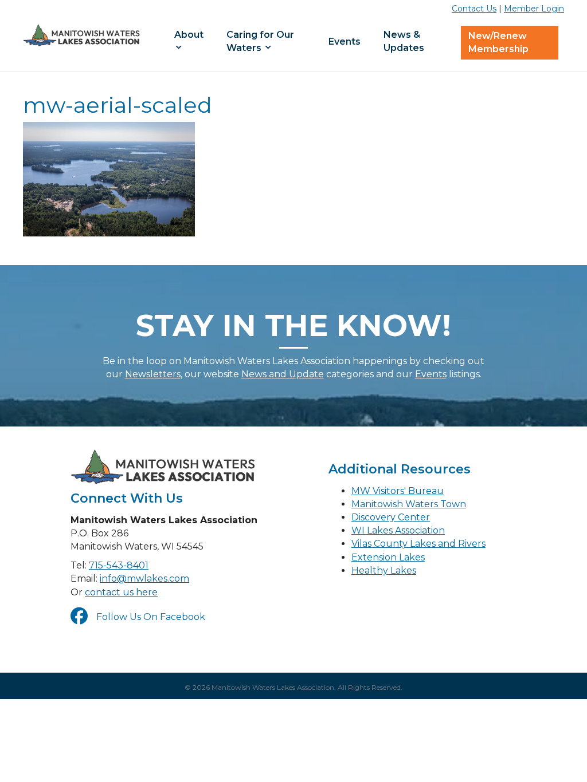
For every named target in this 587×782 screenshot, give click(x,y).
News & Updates (403, 41)
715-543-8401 (118, 565)
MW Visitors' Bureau (397, 490)
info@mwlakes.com (144, 578)
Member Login (534, 8)
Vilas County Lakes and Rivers (418, 543)
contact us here (121, 592)
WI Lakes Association (398, 530)
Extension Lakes (388, 557)
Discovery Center (390, 517)
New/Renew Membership (498, 42)
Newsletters (153, 374)
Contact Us (474, 8)
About (189, 34)
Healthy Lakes (383, 570)
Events (344, 41)
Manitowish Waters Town (408, 504)
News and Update (282, 374)
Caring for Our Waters (260, 41)
